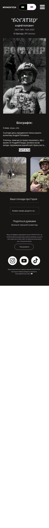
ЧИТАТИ (24, 149)
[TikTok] (35, 260)
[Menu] (42, 7)
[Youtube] (24, 260)
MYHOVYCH (9, 7)
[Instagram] (12, 260)
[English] (31, 7)
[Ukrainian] (22, 7)
